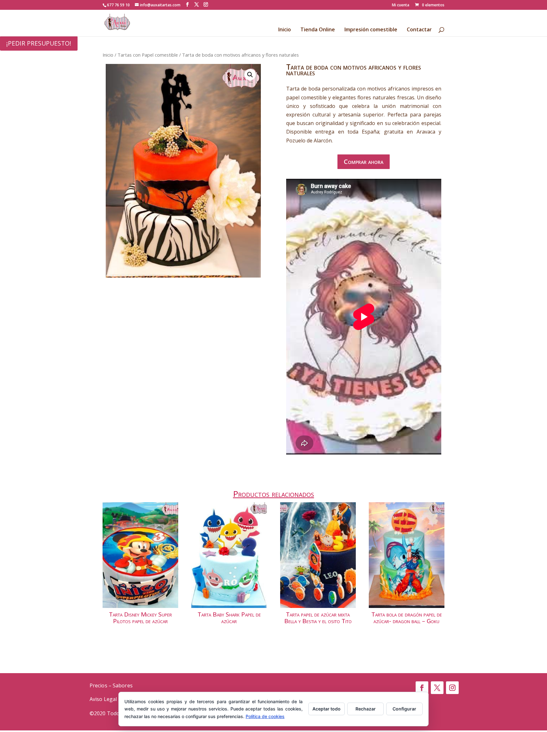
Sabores (123, 685)
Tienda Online (317, 30)
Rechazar (365, 708)
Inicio (284, 30)
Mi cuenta (400, 5)
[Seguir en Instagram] (452, 687)
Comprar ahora (363, 161)
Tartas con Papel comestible (147, 55)
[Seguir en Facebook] (422, 687)
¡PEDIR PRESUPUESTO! (38, 43)
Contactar (419, 30)
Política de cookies (265, 716)
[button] (250, 74)
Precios (98, 685)
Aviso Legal (103, 699)
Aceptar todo (326, 708)
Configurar (404, 708)
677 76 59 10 (118, 5)
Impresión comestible (370, 30)
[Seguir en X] (437, 687)
